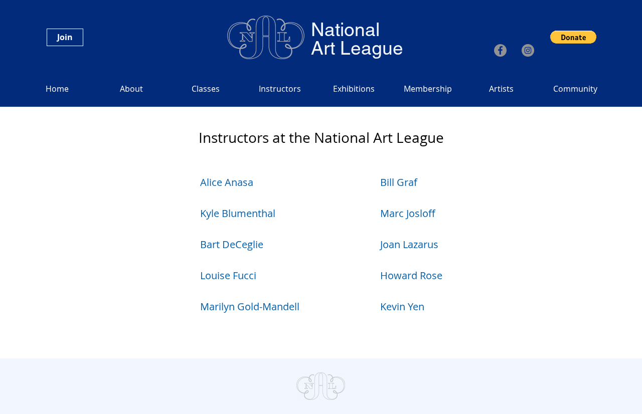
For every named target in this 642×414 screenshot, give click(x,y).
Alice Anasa (226, 182)
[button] (573, 37)
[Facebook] (500, 50)
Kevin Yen (402, 306)
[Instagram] (528, 50)
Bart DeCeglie (231, 244)
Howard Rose (411, 275)
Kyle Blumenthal (237, 213)
